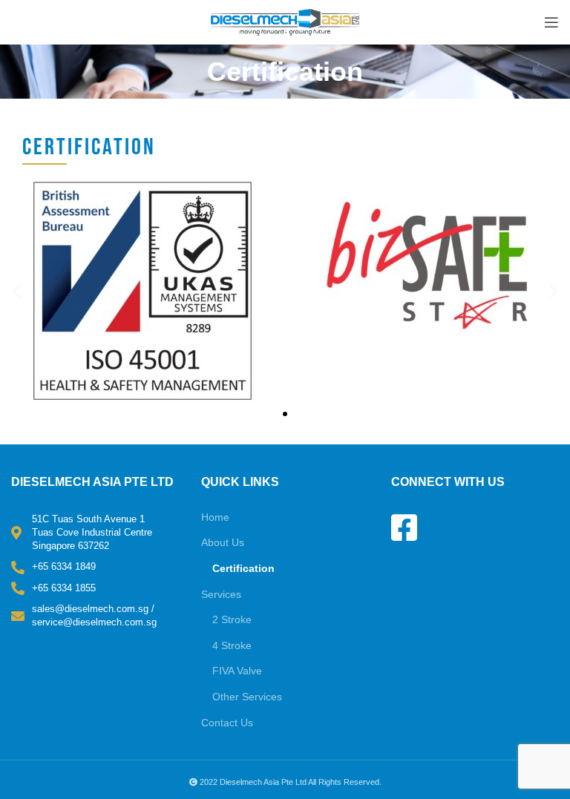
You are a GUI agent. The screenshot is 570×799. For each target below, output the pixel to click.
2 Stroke (232, 619)
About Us (222, 542)
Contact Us (227, 723)
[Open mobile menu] (551, 22)
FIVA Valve (237, 671)
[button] (16, 291)
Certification (243, 568)
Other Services (247, 697)
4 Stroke (232, 645)
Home (215, 517)
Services (221, 594)
